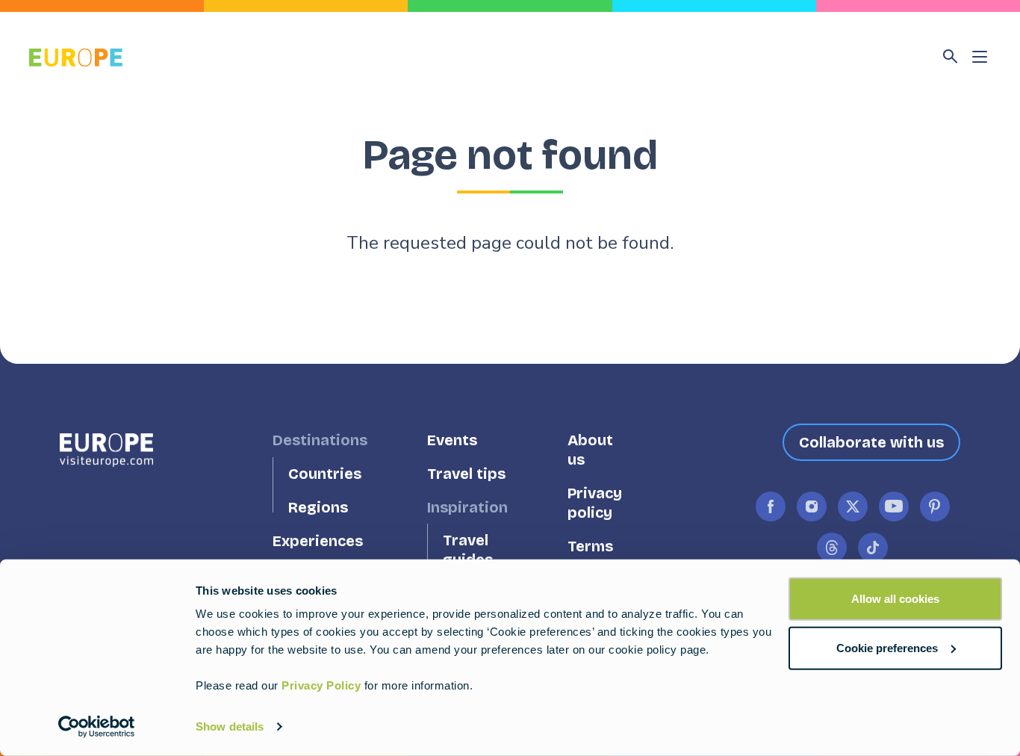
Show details (230, 726)
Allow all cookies (895, 598)
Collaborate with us (871, 442)
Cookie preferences (887, 647)
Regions (318, 507)
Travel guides (468, 550)
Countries (324, 474)
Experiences (318, 541)
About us (590, 450)
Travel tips (466, 474)
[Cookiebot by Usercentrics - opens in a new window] (96, 727)
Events (452, 440)
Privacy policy (594, 503)
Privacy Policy (321, 685)
